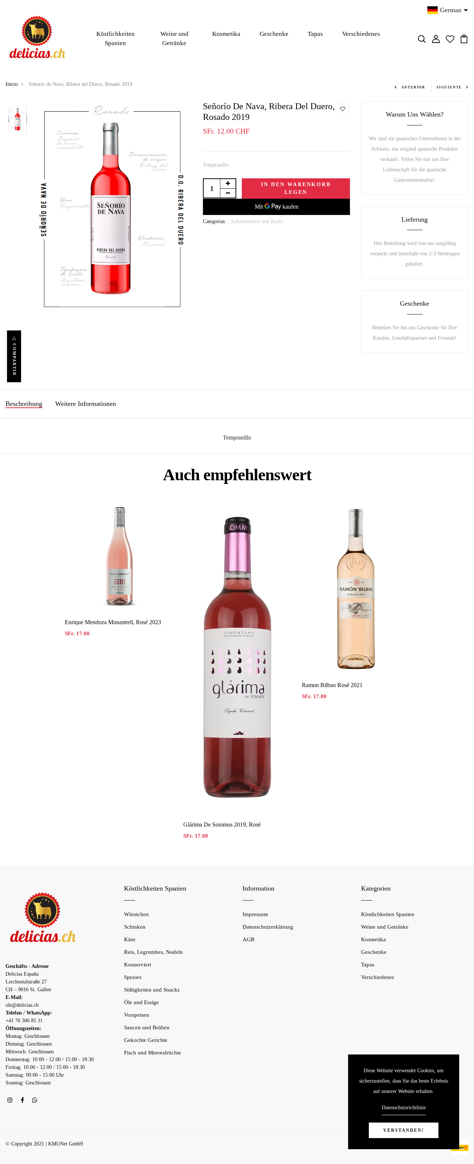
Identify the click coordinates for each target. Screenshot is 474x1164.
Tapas (315, 33)
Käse (130, 939)
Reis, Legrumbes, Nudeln (153, 952)
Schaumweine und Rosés (257, 221)
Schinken (135, 927)
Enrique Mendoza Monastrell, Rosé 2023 (113, 622)
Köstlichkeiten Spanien (115, 38)
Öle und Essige (141, 1002)
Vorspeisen (136, 1015)
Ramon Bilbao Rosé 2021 (332, 685)
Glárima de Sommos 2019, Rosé (222, 824)
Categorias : (215, 221)
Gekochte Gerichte (145, 1040)
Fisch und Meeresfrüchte (152, 1053)
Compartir (14, 359)
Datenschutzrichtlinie (404, 1107)
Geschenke (274, 33)
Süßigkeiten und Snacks (152, 990)
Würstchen (136, 914)
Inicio (12, 84)
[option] (18, 119)
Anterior (413, 87)
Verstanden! (403, 1130)
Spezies (132, 977)
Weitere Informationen (85, 403)
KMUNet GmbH (65, 1144)
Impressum (255, 914)
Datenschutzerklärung (268, 927)
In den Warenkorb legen (296, 188)
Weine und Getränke (174, 38)
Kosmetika (226, 33)
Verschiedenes (361, 33)
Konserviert (137, 965)
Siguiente (449, 87)
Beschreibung (24, 403)
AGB (248, 939)
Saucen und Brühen (147, 1027)
